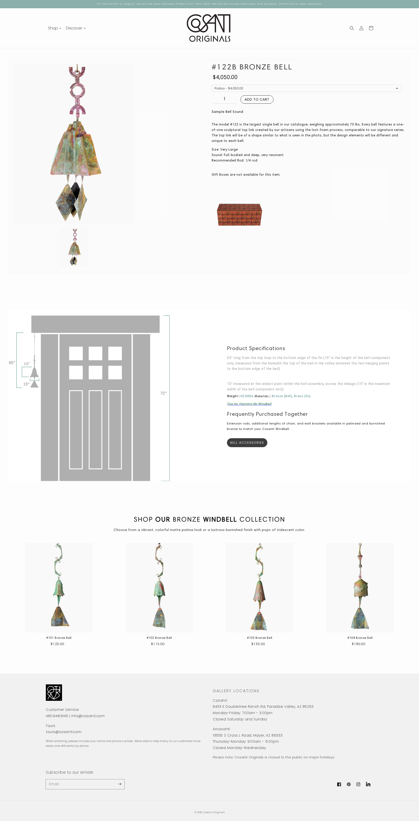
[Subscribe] (119, 784)
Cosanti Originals (214, 812)
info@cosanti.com (88, 715)
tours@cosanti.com (63, 731)
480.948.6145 (57, 715)
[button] (352, 28)
